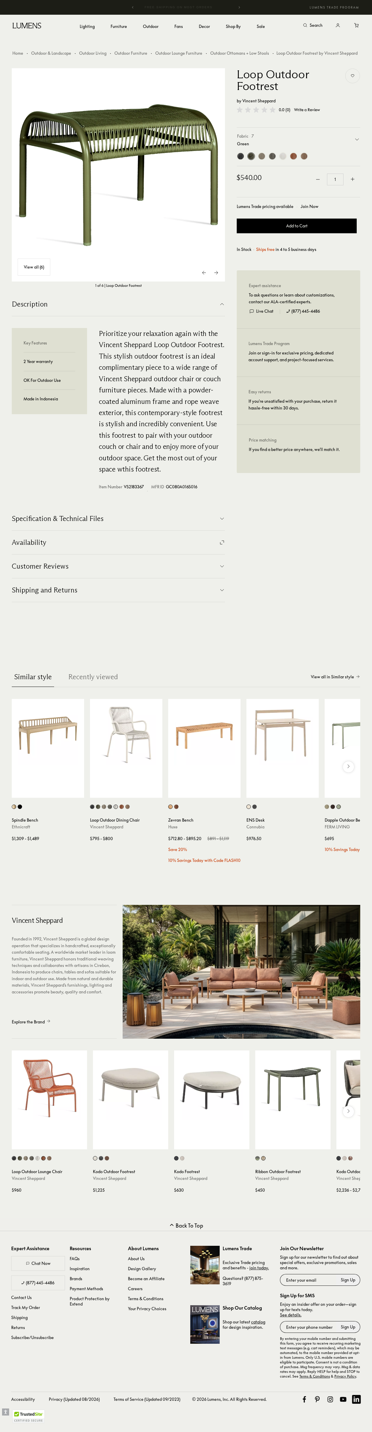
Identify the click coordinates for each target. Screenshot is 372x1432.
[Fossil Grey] (272, 156)
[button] (256, 110)
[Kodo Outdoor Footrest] (130, 1088)
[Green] (251, 156)
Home (17, 53)
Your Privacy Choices (147, 1308)
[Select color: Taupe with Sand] (263, 1158)
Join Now (309, 206)
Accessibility (23, 1399)
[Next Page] (216, 273)
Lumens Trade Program (334, 7)
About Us (136, 1258)
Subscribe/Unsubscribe (32, 1337)
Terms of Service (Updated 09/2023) (147, 1399)
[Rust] (304, 156)
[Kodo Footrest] (211, 1088)
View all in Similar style (332, 676)
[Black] (240, 156)
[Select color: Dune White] (116, 807)
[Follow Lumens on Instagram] (330, 1399)
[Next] (239, 7)
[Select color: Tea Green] (338, 807)
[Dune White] (283, 156)
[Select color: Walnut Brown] (176, 807)
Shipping (19, 1317)
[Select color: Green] (98, 807)
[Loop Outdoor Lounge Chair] (49, 1088)
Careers (135, 1288)
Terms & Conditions (146, 1298)
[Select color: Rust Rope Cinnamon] (350, 1158)
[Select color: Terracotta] (121, 807)
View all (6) (34, 266)
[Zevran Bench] (204, 735)
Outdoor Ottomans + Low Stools (239, 53)
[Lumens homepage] (27, 26)
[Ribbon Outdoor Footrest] (293, 1088)
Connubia (255, 826)
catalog (258, 1321)
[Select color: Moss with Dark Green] (257, 1158)
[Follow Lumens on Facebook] (304, 1399)
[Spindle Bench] (48, 735)
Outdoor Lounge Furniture (178, 53)
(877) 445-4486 (305, 311)
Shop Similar (52, 792)
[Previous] (132, 7)
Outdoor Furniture (130, 53)
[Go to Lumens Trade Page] (205, 1265)
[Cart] (356, 25)
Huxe (173, 826)
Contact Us (21, 1297)
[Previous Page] (204, 273)
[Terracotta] (293, 156)
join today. (259, 1267)
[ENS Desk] (282, 735)
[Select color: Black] (20, 807)
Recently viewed (93, 676)
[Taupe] (262, 156)
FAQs (75, 1258)
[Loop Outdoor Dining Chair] (126, 735)
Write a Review (307, 110)
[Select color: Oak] (14, 807)
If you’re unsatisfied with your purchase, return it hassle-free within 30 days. (292, 404)
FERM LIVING (337, 826)
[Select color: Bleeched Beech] (248, 807)
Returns (18, 1327)
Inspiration (80, 1268)
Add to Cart (297, 225)
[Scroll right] (348, 767)
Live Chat (264, 311)
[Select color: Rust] (127, 807)
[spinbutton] (335, 179)
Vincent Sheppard (259, 100)
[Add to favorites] (352, 76)
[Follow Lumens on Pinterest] (317, 1399)
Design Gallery (142, 1268)
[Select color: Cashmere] (327, 807)
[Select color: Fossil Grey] (110, 807)
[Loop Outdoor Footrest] (118, 175)
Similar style (33, 676)
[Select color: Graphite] (254, 807)
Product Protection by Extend (90, 1301)
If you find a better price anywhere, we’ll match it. (294, 449)
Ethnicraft (21, 826)
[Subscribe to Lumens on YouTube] (343, 1399)
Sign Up (348, 1279)
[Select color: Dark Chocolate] (333, 807)
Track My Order (25, 1307)
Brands (76, 1278)
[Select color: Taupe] (104, 807)
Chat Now (41, 1263)
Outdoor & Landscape (51, 53)
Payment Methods (86, 1288)
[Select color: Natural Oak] (170, 807)
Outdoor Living (92, 53)
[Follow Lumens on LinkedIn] (356, 1399)
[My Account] (337, 25)
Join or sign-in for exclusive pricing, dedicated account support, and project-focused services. (291, 356)
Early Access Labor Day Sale (196, 7)
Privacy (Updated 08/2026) (74, 1399)
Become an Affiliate (146, 1278)
